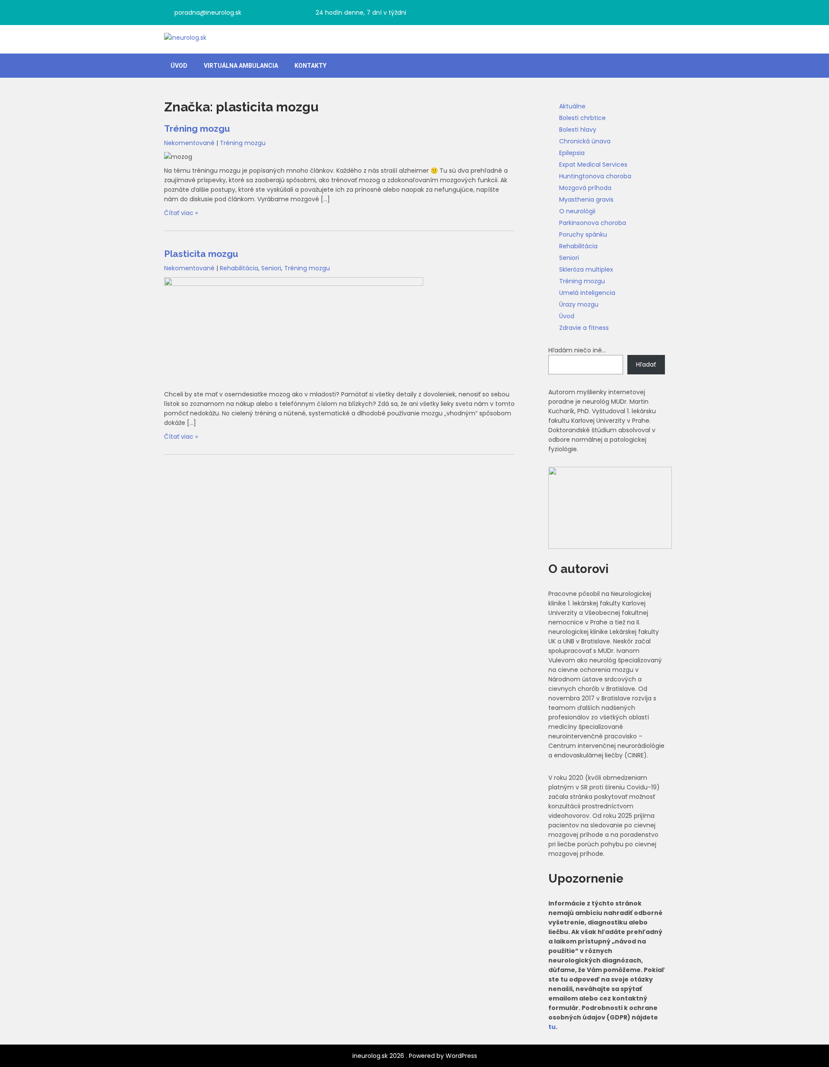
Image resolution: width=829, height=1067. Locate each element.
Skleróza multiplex (586, 269)
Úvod (179, 65)
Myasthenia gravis (586, 199)
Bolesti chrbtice (582, 118)
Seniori (271, 268)
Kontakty (310, 65)
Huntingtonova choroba (595, 176)
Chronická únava (585, 141)
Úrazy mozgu (578, 304)
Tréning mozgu (197, 128)
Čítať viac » (181, 213)
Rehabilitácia (239, 268)
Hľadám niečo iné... (577, 350)
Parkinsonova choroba (592, 222)
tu (552, 1027)
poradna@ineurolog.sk (207, 12)
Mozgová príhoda (585, 188)
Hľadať (646, 364)
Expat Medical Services (593, 164)
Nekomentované (189, 143)
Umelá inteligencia (587, 292)
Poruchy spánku (583, 234)
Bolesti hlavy (577, 129)
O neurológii (577, 211)
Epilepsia (572, 153)
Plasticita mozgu (201, 253)
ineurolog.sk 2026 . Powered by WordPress (414, 1055)
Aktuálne (572, 106)
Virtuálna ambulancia (241, 65)
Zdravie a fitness (584, 327)
